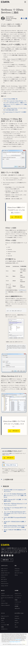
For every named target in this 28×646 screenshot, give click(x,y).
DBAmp (16, 575)
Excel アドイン (4, 581)
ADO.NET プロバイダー (5, 572)
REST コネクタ (4, 579)
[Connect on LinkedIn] (26, 18)
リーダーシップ (18, 602)
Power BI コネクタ (4, 583)
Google (16, 620)
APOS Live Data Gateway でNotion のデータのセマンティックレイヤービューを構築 (15, 526)
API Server (3, 577)
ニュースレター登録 (5, 624)
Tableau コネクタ (4, 585)
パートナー (3, 601)
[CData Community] (12, 555)
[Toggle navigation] (25, 2)
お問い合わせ (6, 559)
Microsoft (17, 622)
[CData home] (6, 2)
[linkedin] (2, 555)
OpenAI (16, 627)
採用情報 (16, 606)
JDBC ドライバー (4, 570)
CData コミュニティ (5, 616)
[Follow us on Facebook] (21, 18)
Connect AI (17, 570)
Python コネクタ (4, 575)
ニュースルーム (18, 597)
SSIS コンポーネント (19, 572)
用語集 (2, 627)
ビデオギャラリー (4, 629)
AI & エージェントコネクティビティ (7, 598)
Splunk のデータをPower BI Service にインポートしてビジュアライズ (15, 504)
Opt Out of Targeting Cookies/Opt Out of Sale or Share (14, 644)
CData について (18, 593)
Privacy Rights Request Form (15, 641)
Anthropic (17, 616)
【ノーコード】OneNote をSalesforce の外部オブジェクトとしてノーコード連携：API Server (15, 495)
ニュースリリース (18, 595)
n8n (15, 624)
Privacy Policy (18, 639)
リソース (2, 622)
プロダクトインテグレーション (7, 595)
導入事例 (3, 618)
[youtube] (7, 555)
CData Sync (17, 568)
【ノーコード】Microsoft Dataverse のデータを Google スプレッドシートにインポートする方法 (15, 513)
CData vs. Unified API (5, 605)
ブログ (2, 620)
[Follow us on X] (24, 18)
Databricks (17, 618)
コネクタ (3, 593)
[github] (10, 555)
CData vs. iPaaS (4, 603)
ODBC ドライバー (4, 568)
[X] (5, 555)
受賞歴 (16, 600)
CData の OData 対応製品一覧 (10, 99)
